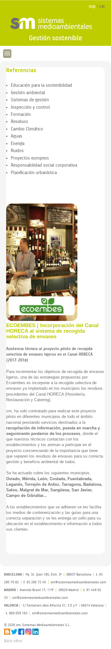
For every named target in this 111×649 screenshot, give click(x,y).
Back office (13, 641)
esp (92, 6)
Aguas (16, 136)
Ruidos (17, 150)
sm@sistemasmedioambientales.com (60, 613)
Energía (17, 143)
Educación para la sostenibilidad (41, 85)
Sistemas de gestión (30, 99)
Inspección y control (30, 107)
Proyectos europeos (30, 158)
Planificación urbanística (34, 172)
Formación (21, 114)
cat (102, 6)
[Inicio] (55, 23)
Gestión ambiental (28, 92)
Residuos (19, 121)
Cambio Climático (27, 128)
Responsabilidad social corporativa (44, 165)
